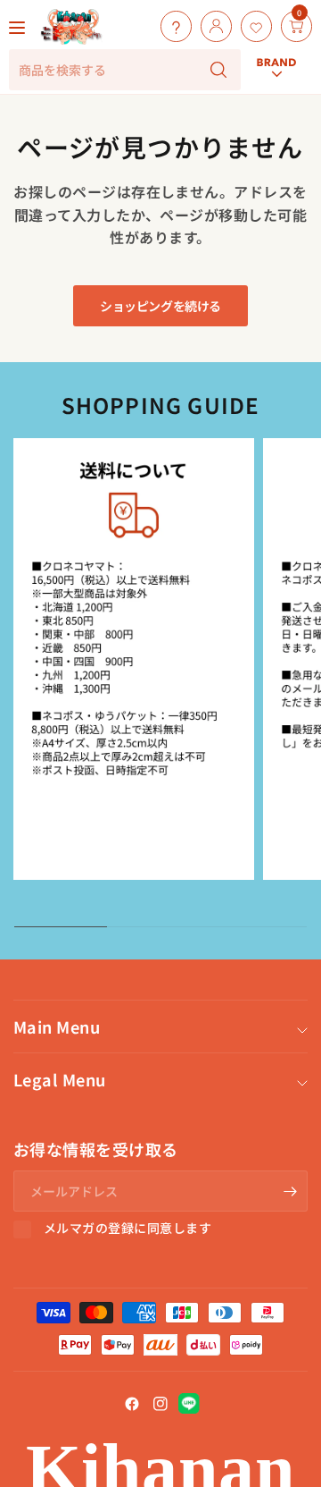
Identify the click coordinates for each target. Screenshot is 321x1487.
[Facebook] (132, 1404)
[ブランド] (276, 10)
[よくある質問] (172, 26)
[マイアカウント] (212, 26)
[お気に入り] (252, 26)
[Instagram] (160, 1404)
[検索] (218, 69)
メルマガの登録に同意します (127, 1229)
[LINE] (189, 1404)
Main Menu (56, 1026)
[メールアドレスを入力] (290, 1191)
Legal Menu (59, 1079)
